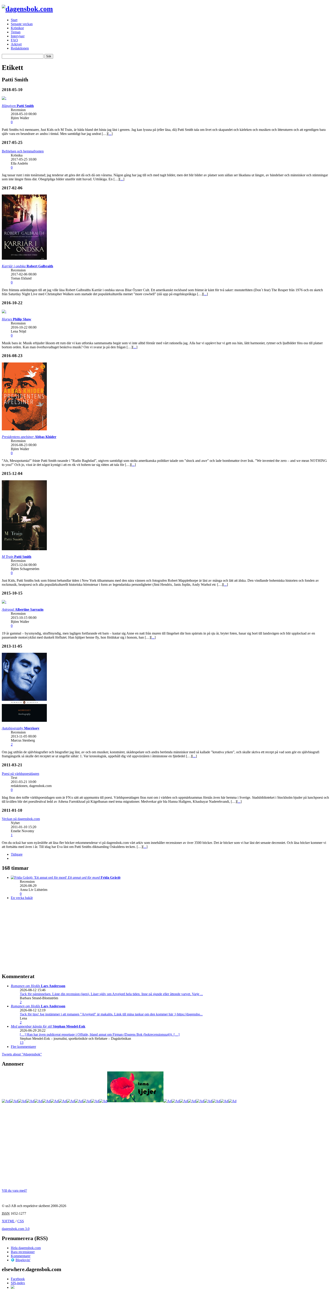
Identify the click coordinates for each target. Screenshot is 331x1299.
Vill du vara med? (14, 1190)
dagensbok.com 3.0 (15, 1229)
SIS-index (18, 1283)
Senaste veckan (22, 24)
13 (21, 1042)
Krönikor (17, 28)
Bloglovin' (23, 1260)
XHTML (8, 1221)
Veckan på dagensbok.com (21, 819)
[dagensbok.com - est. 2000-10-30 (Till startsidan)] (27, 9)
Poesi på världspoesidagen (20, 774)
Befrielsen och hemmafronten (23, 151)
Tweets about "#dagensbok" (22, 1054)
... (110, 134)
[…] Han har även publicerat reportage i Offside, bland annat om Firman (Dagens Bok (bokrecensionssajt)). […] (99, 1034)
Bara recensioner (23, 1252)
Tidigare (17, 854)
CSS (20, 1221)
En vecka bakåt (22, 898)
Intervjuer (18, 36)
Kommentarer (20, 1256)
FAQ (14, 40)
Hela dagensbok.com (26, 1248)
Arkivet (16, 44)
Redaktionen (20, 48)
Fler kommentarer (23, 1047)
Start (14, 20)
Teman (15, 32)
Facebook (18, 1279)
